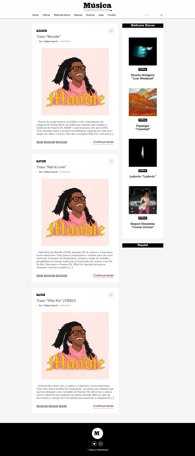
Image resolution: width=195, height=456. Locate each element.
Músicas (78, 15)
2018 (39, 142)
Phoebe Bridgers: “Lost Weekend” (143, 76)
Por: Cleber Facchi (48, 42)
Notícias (90, 15)
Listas (101, 15)
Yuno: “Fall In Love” (51, 167)
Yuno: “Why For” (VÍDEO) (56, 301)
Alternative (61, 142)
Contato (112, 15)
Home (35, 15)
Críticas (46, 15)
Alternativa (49, 142)
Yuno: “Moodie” (49, 37)
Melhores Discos (62, 15)
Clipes (63, 406)
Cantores (53, 406)
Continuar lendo (103, 142)
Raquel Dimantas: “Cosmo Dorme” (143, 225)
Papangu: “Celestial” (142, 127)
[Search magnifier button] (161, 15)
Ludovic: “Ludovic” (143, 176)
